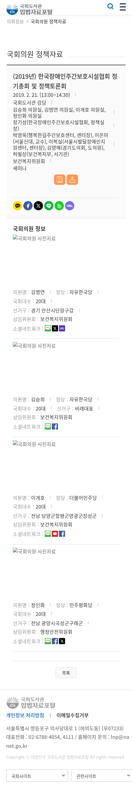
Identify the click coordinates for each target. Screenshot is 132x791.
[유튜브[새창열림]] (55, 534)
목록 (66, 673)
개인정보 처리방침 (25, 715)
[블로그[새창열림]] (48, 329)
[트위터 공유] (38, 205)
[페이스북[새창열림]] (55, 427)
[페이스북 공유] (28, 205)
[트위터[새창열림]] (55, 329)
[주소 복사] (69, 205)
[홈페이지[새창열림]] (62, 329)
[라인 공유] (48, 205)
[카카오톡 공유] (17, 205)
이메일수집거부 (72, 715)
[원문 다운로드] (72, 179)
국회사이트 (21, 776)
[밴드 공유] (59, 205)
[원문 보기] (59, 179)
